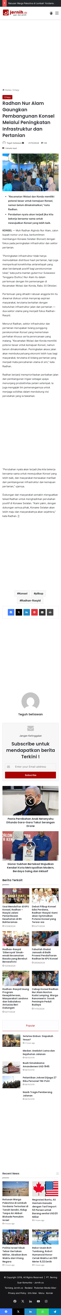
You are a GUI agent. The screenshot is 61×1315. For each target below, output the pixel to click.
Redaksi (29, 1287)
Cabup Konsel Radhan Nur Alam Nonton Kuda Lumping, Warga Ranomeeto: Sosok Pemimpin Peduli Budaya (45, 996)
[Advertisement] (30, 53)
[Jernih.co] (15, 13)
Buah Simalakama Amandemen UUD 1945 (36, 1064)
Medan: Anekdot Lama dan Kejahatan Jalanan (39, 1052)
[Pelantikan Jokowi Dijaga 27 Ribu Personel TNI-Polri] (11, 1082)
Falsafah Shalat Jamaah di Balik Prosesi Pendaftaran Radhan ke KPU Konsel (45, 954)
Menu (41, 1293)
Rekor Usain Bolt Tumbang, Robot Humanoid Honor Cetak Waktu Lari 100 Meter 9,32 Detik (44, 1254)
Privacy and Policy (17, 1293)
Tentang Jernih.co (14, 1287)
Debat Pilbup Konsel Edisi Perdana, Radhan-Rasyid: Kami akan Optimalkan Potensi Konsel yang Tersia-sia (45, 914)
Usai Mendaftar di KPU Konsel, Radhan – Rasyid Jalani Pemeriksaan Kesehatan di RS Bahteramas (15, 914)
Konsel (23, 593)
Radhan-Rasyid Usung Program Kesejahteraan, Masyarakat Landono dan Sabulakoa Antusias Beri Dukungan (15, 998)
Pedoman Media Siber (45, 1287)
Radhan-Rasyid (31, 600)
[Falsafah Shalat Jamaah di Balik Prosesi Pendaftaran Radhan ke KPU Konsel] (45, 938)
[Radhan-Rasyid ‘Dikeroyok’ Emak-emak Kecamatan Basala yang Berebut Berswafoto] (15, 938)
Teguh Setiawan (14, 143)
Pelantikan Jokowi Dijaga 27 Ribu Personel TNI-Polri (39, 1079)
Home (7, 90)
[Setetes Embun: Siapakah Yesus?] (11, 1041)
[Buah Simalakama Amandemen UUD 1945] (11, 1067)
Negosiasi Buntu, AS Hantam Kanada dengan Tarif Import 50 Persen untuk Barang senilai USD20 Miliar (45, 1208)
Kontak (49, 1293)
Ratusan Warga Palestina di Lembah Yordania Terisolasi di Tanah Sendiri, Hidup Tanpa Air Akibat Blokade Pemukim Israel (15, 1210)
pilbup (39, 593)
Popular (30, 1025)
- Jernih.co (38, 1282)
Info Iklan (32, 1293)
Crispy (16, 90)
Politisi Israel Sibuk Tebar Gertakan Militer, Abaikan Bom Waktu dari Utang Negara (14, 1254)
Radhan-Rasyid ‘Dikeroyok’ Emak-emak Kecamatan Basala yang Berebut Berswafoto (14, 955)
